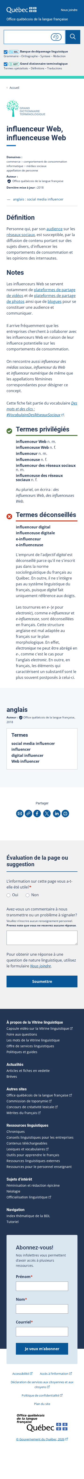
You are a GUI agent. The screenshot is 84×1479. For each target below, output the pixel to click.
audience (54, 228)
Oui (15, 894)
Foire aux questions (22, 1034)
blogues (55, 301)
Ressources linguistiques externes (33, 1161)
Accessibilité (20, 1373)
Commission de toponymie (27, 1101)
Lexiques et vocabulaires (26, 1149)
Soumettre (42, 981)
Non (35, 894)
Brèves (12, 1076)
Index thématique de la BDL (28, 1216)
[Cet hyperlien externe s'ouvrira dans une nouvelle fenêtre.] (21, 10)
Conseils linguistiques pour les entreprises (40, 1137)
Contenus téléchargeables (27, 1143)
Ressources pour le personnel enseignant (39, 1167)
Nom (21, 1299)
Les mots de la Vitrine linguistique (33, 1040)
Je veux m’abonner (42, 1348)
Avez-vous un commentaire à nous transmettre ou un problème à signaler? (42, 912)
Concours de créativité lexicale (30, 1107)
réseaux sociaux (21, 234)
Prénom (24, 1276)
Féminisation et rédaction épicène (33, 1185)
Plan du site (42, 1404)
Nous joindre (69, 10)
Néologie (13, 1191)
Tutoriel (13, 1222)
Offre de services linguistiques (30, 1046)
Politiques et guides (22, 1052)
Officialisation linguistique (27, 1197)
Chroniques (16, 1131)
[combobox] (34, 37)
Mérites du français (22, 1113)
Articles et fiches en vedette (28, 1071)
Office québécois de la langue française (37, 19)
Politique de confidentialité (40, 1395)
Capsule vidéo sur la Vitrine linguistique (38, 1028)
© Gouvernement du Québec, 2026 (40, 1439)
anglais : (38, 199)
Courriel (24, 1322)
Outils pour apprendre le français (33, 1155)
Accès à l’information (54, 1373)
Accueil (14, 87)
